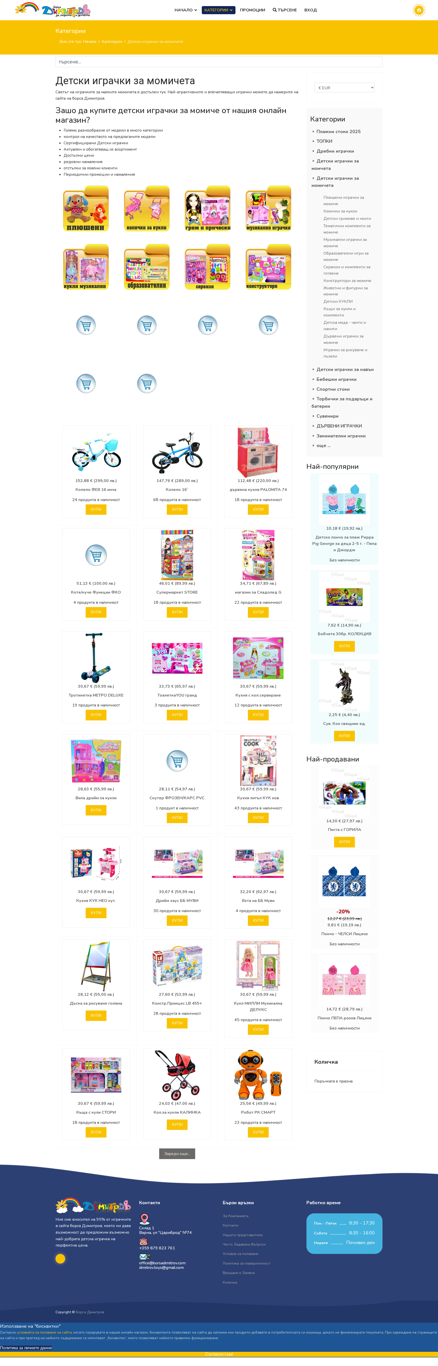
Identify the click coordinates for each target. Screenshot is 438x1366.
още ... (324, 445)
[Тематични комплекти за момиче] (268, 208)
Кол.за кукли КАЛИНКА (177, 1112)
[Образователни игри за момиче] (147, 267)
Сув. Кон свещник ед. (344, 723)
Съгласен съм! (219, 1354)
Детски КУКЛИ (338, 301)
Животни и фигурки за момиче (345, 291)
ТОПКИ (324, 141)
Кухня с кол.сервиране (258, 695)
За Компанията (235, 1216)
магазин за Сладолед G (258, 592)
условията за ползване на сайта (44, 1332)
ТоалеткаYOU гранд (177, 695)
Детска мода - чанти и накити (344, 326)
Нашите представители (243, 1235)
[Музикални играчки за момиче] (86, 267)
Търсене (287, 10)
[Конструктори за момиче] (268, 267)
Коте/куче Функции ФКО (96, 592)
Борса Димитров (90, 1312)
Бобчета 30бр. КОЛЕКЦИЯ (344, 634)
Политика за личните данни (26, 1348)
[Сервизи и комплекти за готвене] (207, 267)
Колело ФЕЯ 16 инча (96, 489)
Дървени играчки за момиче (343, 339)
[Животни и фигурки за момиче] (86, 325)
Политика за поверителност (246, 1263)
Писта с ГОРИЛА (344, 829)
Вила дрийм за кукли (96, 798)
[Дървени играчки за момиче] (86, 383)
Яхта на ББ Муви (258, 900)
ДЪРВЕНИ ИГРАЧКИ (339, 426)
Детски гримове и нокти (347, 218)
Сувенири (328, 416)
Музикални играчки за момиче (345, 243)
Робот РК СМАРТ (258, 1112)
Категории (216, 10)
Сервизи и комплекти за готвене (346, 270)
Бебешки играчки (337, 379)
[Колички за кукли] (147, 208)
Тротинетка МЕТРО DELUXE (96, 695)
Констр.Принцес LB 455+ (177, 1003)
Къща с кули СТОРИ (96, 1112)
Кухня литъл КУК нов (258, 798)
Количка (230, 1282)
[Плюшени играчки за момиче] (86, 208)
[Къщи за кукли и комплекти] (207, 325)
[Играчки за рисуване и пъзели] (147, 383)
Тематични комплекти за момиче (347, 229)
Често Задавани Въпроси (244, 1244)
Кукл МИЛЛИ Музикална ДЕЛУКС (258, 1007)
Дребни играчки (335, 151)
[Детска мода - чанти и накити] (268, 325)
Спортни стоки (333, 389)
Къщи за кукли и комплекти (339, 312)
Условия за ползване (240, 1253)
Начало (184, 10)
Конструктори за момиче (347, 280)
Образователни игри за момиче (346, 256)
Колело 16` (177, 489)
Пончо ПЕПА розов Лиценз (345, 1018)
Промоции (252, 10)
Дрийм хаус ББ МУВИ (177, 900)
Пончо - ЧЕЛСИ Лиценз (344, 934)
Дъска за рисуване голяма (96, 1003)
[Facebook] (419, 10)
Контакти (231, 1225)
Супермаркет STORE (177, 592)
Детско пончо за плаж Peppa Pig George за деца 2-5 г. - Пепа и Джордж (344, 544)
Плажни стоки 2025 (339, 132)
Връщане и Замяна (239, 1272)
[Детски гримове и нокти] (207, 208)
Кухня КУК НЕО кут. (96, 900)
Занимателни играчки (341, 436)
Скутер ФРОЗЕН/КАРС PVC (177, 798)
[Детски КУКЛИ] (147, 325)
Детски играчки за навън (345, 369)
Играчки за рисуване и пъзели (345, 353)
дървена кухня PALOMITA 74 (258, 489)
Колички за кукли (340, 211)
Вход (310, 10)
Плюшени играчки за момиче (343, 201)
